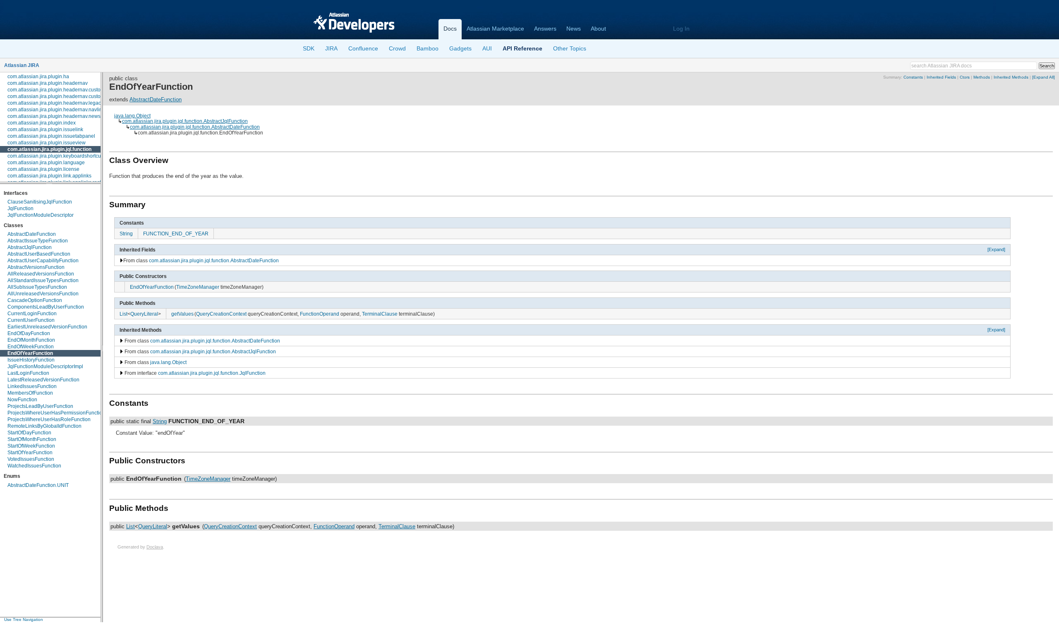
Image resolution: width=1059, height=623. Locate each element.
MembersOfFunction (30, 393)
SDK (308, 48)
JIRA (331, 48)
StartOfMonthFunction (31, 439)
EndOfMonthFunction (31, 340)
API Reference (522, 48)
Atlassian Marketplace (495, 28)
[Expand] (996, 249)
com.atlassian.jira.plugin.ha (38, 76)
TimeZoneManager (197, 287)
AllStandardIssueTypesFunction (43, 280)
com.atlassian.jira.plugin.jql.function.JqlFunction (212, 373)
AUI (487, 48)
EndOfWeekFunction (30, 347)
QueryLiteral (144, 313)
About (598, 28)
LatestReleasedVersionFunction (43, 380)
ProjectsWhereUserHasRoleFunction (49, 419)
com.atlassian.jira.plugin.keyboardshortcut (54, 156)
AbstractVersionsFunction (36, 267)
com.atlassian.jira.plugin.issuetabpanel (51, 136)
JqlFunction (20, 208)
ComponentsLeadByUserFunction (45, 307)
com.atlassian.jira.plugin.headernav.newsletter (59, 116)
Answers (545, 28)
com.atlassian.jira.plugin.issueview (46, 143)
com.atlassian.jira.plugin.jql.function (49, 149)
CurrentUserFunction (31, 320)
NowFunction (22, 400)
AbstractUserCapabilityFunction (43, 261)
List (123, 313)
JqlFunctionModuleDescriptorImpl (45, 366)
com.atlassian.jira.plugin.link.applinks (49, 176)
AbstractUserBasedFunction (38, 254)
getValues (182, 313)
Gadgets (460, 48)
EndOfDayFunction (28, 333)
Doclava (154, 546)
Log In (681, 28)
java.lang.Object (132, 115)
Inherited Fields (941, 77)
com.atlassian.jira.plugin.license (43, 169)
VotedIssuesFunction (30, 459)
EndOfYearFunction (30, 353)
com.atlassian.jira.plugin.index (41, 123)
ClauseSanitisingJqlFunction (39, 202)
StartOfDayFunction (29, 433)
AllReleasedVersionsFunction (40, 274)
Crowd (397, 48)
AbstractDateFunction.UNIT (38, 485)
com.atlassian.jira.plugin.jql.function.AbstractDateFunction (195, 126)
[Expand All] (1043, 77)
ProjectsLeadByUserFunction (40, 406)
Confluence (363, 48)
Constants (913, 77)
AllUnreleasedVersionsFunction (43, 294)
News (573, 28)
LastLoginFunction (28, 373)
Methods (981, 77)
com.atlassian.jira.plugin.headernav (47, 83)
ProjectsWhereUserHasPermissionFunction (56, 413)
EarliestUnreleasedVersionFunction (47, 327)
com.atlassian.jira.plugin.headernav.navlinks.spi (61, 110)
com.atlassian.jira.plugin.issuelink (45, 129)
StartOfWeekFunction (31, 446)
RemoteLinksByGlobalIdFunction (44, 426)
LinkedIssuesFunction (32, 386)
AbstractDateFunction (31, 234)
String (126, 233)
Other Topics (569, 48)
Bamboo (427, 48)
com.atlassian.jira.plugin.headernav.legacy (55, 103)
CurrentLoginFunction (32, 313)
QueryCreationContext (221, 313)
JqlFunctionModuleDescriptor (40, 215)
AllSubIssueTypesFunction (37, 287)
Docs (450, 28)
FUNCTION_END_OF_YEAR (175, 233)
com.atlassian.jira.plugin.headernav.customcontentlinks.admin (77, 96)
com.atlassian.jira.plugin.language (46, 162)
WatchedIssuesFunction (34, 466)
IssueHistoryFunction (31, 360)
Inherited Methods (1011, 77)
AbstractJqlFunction (29, 247)
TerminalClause (380, 313)
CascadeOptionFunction (34, 300)
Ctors (965, 77)
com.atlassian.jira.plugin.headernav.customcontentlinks (69, 90)
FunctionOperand (319, 313)
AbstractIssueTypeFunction (37, 241)
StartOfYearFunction (30, 452)
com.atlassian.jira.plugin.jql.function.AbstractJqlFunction (185, 121)
